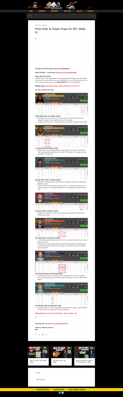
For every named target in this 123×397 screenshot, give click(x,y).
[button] (93, 16)
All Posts (30, 15)
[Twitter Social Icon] (63, 393)
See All (93, 343)
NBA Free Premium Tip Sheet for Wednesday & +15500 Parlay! (84, 361)
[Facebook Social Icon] (60, 393)
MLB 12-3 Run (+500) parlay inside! (38, 361)
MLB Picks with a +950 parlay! (59, 361)
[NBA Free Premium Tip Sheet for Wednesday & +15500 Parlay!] (84, 352)
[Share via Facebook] (36, 334)
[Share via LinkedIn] (42, 334)
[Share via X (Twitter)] (39, 334)
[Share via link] (46, 334)
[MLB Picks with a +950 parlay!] (61, 352)
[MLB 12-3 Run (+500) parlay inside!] (38, 352)
